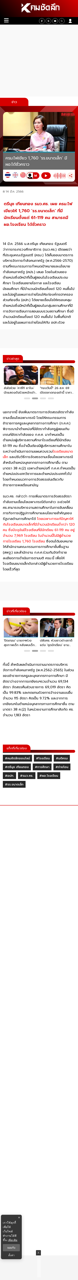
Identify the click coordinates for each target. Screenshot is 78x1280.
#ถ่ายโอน (61, 767)
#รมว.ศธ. (26, 776)
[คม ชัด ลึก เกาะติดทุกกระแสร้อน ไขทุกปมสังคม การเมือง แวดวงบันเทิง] (39, 8)
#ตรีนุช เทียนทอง (17, 767)
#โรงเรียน (43, 758)
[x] (48, 21)
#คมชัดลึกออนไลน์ (17, 758)
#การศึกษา (42, 767)
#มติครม (62, 758)
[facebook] (42, 21)
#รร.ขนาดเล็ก (14, 784)
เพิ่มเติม (12, 1240)
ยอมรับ (11, 1247)
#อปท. (9, 776)
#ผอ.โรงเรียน (48, 776)
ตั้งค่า (11, 1255)
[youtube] (55, 21)
